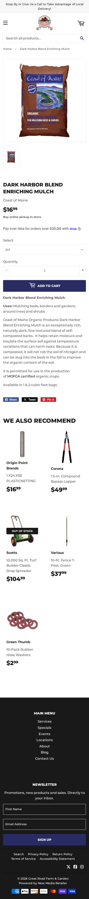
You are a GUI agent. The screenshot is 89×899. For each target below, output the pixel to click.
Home (7, 48)
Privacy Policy (38, 854)
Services (45, 721)
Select (8, 240)
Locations (44, 740)
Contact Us (44, 759)
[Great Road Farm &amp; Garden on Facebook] (75, 867)
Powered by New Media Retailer (43, 883)
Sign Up (44, 840)
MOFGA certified (21, 376)
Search (19, 854)
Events (44, 734)
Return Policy (62, 854)
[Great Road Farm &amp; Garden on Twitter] (68, 867)
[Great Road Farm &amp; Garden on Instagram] (82, 867)
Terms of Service (23, 858)
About (44, 746)
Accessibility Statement (57, 858)
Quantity (10, 262)
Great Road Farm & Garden (48, 878)
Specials (44, 728)
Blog (44, 752)
